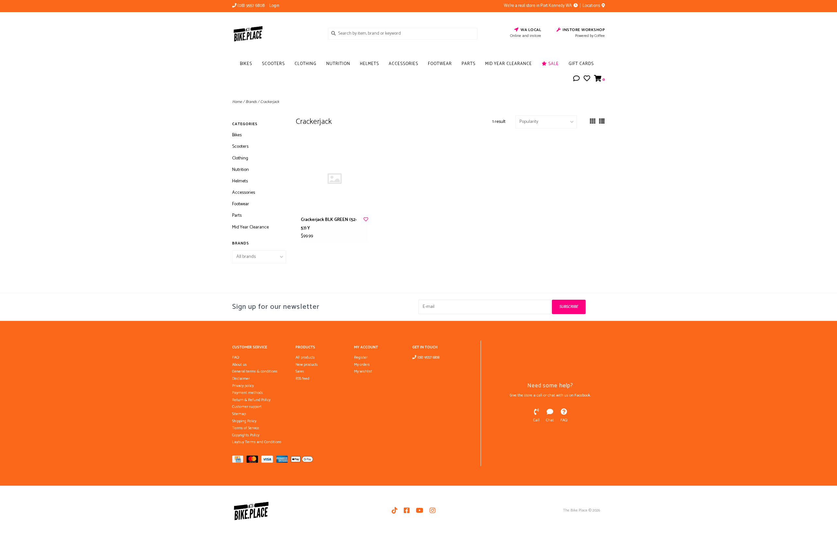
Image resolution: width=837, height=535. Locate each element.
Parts (468, 63)
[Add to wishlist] (366, 220)
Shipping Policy (244, 421)
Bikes (246, 63)
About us (239, 364)
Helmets (369, 63)
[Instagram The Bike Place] (432, 510)
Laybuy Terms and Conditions (257, 442)
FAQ (235, 357)
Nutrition (338, 63)
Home (237, 102)
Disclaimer (241, 379)
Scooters (273, 63)
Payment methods (247, 393)
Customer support (247, 407)
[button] (576, 79)
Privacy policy (243, 386)
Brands (251, 102)
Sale (553, 63)
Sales (300, 371)
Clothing (305, 63)
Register (360, 357)
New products (307, 364)
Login (274, 5)
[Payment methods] (239, 461)
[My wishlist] (587, 79)
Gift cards (581, 63)
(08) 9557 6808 (427, 357)
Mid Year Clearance (508, 63)
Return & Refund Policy (251, 400)
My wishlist (363, 371)
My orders (362, 364)
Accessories (403, 63)
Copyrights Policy (245, 435)
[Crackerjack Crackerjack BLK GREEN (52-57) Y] (334, 178)
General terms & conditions (255, 371)
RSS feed (302, 379)
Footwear (440, 63)
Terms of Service (245, 428)
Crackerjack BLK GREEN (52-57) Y (329, 224)
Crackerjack (269, 102)
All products (305, 357)
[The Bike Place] (275, 33)
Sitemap (239, 414)
